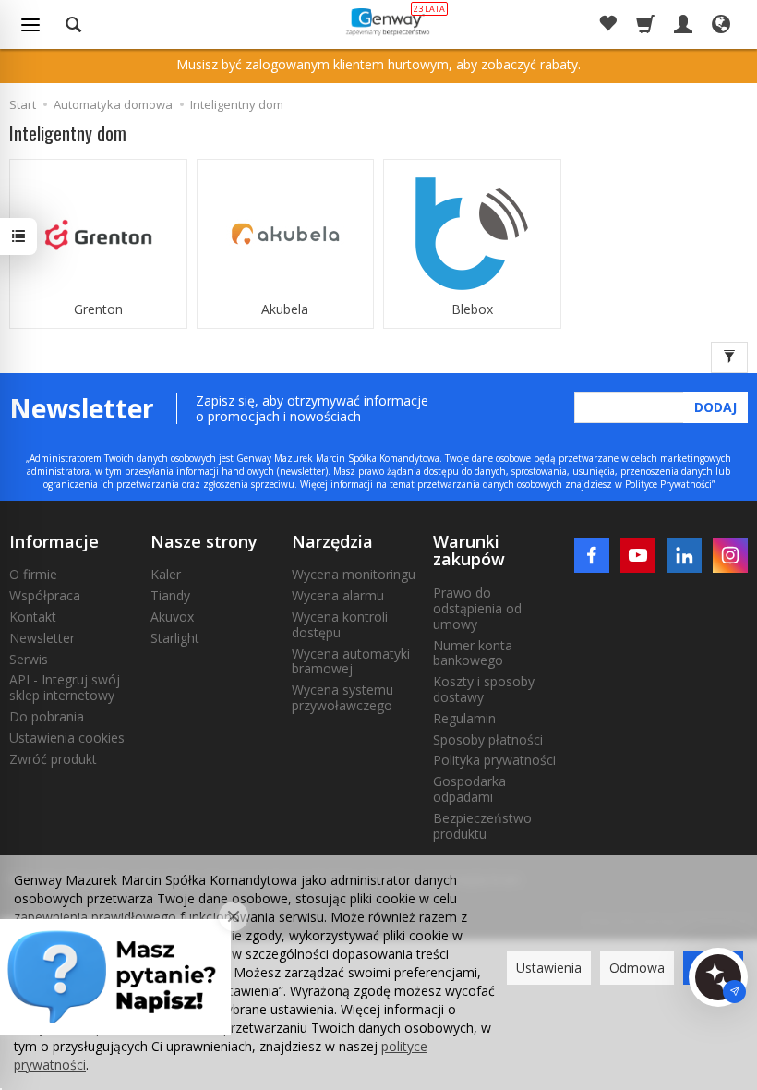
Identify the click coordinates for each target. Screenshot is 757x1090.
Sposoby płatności (488, 739)
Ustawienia (549, 967)
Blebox (472, 309)
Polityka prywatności (494, 760)
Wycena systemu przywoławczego (342, 697)
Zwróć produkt (53, 759)
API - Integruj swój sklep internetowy (64, 687)
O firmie (33, 574)
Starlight (174, 638)
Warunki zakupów (469, 550)
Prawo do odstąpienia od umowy (477, 608)
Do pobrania (46, 716)
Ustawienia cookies (67, 737)
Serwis (28, 659)
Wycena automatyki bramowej (351, 661)
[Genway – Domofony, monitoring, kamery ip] (386, 21)
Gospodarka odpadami (469, 788)
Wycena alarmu (338, 595)
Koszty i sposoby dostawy (484, 689)
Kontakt (32, 616)
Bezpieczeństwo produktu (482, 825)
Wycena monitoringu (353, 574)
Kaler (165, 574)
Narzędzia (332, 541)
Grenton (98, 309)
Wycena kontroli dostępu (340, 624)
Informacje (54, 541)
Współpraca (44, 595)
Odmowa (637, 967)
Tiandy (170, 595)
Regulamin (464, 718)
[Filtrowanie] (729, 357)
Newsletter (42, 638)
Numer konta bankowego (472, 653)
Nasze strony (204, 541)
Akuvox (172, 616)
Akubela (284, 309)
